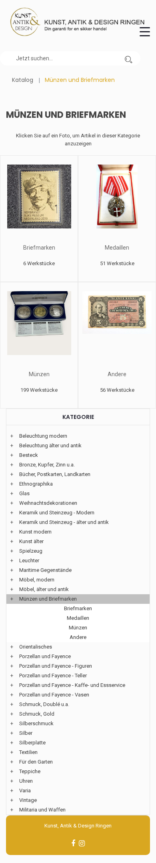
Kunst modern (35, 532)
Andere (117, 374)
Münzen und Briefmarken (48, 599)
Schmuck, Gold (36, 714)
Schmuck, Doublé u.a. (44, 704)
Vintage (28, 800)
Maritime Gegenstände (45, 570)
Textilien (28, 752)
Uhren (26, 781)
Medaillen (117, 247)
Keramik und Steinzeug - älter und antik (64, 522)
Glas (24, 493)
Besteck (28, 455)
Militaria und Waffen (42, 810)
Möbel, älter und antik (44, 589)
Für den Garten (36, 762)
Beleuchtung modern (43, 436)
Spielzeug (30, 551)
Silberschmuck (36, 723)
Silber (25, 733)
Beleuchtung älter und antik (50, 445)
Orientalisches (35, 647)
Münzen (39, 374)
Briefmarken (39, 247)
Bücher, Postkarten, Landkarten (54, 474)
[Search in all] (128, 58)
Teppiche (29, 771)
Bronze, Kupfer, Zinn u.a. (47, 465)
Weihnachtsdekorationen (48, 503)
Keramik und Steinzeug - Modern (56, 513)
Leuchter (29, 560)
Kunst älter (31, 541)
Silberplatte (32, 743)
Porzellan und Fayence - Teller (53, 675)
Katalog (22, 80)
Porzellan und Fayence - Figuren (55, 666)
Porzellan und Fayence (45, 656)
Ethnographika (36, 484)
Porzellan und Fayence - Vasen (54, 695)
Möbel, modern (36, 580)
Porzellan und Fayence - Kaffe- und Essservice (72, 685)
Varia (25, 791)
